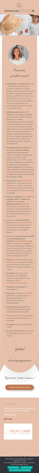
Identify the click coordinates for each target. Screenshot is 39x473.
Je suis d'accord (13, 467)
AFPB (29, 197)
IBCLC (29, 84)
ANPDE (17, 280)
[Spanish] (11, 419)
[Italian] (8, 419)
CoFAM (9, 309)
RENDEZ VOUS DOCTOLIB (19, 387)
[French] (6, 419)
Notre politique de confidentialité (20, 470)
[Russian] (10, 419)
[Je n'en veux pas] (37, 465)
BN (21, 147)
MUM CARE (26, 181)
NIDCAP (23, 204)
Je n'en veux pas (26, 467)
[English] (5, 419)
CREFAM (18, 96)
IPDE (27, 112)
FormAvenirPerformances (17, 283)
